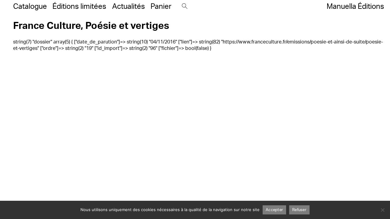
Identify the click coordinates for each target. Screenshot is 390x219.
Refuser (299, 210)
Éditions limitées (79, 6)
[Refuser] (382, 210)
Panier (161, 6)
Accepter (274, 210)
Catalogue (30, 6)
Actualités (128, 6)
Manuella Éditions (355, 6)
